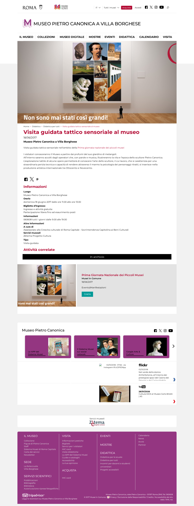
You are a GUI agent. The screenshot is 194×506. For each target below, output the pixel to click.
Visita (167, 37)
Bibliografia (29, 483)
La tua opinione (70, 463)
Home (26, 126)
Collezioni (46, 37)
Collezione (29, 440)
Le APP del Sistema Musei (35, 352)
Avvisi (141, 441)
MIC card (66, 449)
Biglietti (66, 443)
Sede (28, 462)
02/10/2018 (154, 375)
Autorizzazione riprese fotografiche (41, 488)
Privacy (113, 497)
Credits (150, 497)
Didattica (127, 37)
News (141, 438)
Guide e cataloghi (71, 457)
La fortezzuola (31, 466)
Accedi (138, 7)
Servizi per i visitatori (72, 446)
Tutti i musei (110, 7)
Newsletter (29, 455)
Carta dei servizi (32, 452)
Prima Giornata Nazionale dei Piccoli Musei (113, 275)
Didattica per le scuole (111, 457)
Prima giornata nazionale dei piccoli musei (101, 147)
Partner (142, 445)
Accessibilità (68, 460)
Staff (26, 446)
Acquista (126, 7)
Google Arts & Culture (133, 352)
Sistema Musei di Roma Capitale (40, 449)
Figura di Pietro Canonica (36, 443)
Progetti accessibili (109, 469)
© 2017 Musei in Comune (95, 497)
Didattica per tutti (51, 126)
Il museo (26, 37)
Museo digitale (72, 37)
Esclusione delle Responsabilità (132, 497)
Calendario (149, 37)
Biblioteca (29, 486)
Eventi (110, 37)
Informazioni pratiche (73, 440)
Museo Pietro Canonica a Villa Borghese (87, 24)
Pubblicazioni (31, 480)
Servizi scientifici (37, 476)
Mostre (95, 37)
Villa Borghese (31, 469)
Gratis (87, 294)
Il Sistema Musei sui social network (85, 351)
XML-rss (169, 500)
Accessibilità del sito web (164, 498)
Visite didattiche (70, 452)
